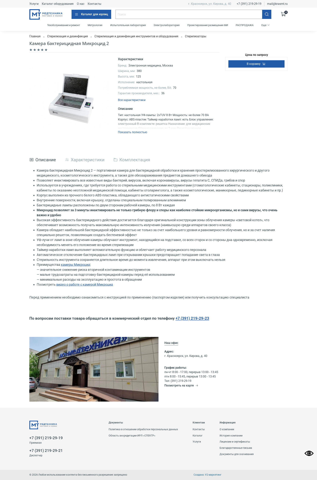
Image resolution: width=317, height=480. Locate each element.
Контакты (94, 4)
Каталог (198, 435)
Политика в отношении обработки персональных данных (143, 429)
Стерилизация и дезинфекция (67, 36)
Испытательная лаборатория (128, 25)
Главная (35, 36)
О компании (227, 429)
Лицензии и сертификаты (235, 441)
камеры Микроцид (75, 265)
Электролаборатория (167, 25)
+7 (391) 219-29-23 (192, 318)
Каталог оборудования (58, 4)
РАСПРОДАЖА (245, 25)
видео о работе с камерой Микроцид (84, 284)
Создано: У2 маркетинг (207, 474)
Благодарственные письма (236, 448)
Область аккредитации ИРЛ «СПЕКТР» (132, 435)
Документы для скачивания (237, 454)
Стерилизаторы (195, 36)
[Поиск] (266, 14)
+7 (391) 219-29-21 (46, 450)
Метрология (95, 25)
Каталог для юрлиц (94, 14)
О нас (80, 4)
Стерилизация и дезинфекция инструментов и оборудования (136, 36)
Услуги (34, 4)
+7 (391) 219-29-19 (249, 4)
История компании (231, 435)
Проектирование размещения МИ (207, 25)
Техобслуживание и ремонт (63, 25)
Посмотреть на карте (179, 385)
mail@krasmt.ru (277, 4)
